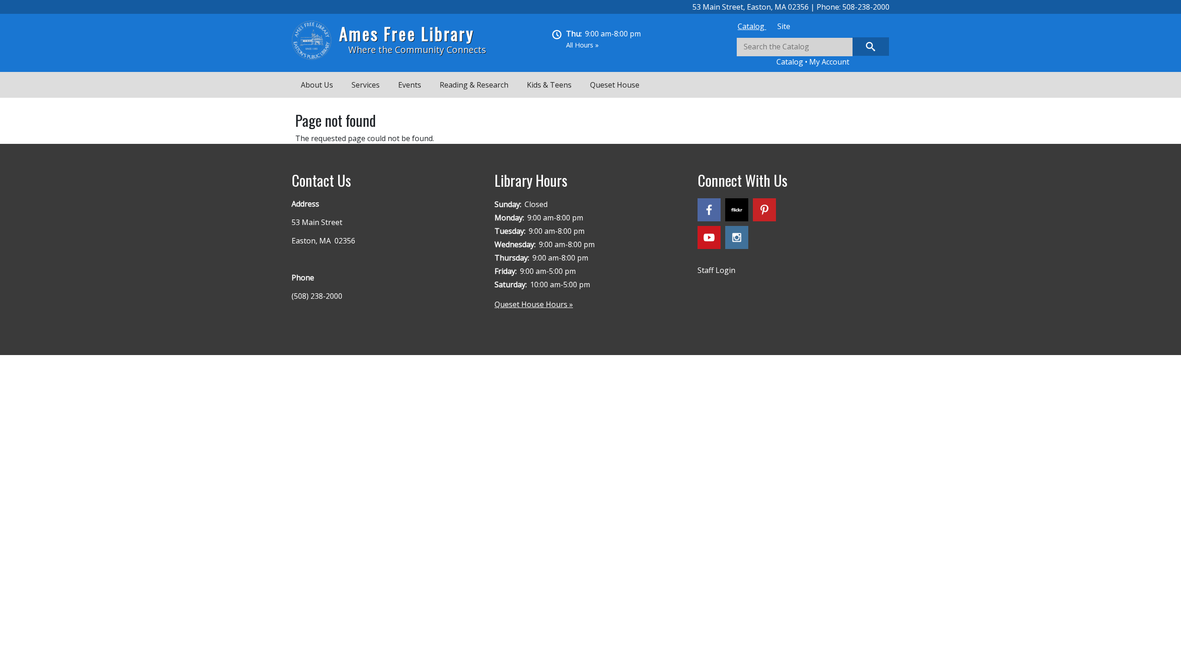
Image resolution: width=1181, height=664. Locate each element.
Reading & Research (474, 85)
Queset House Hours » (534, 304)
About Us (317, 85)
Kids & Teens (549, 85)
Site (783, 26)
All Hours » (582, 45)
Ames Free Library (406, 33)
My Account (829, 62)
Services (366, 85)
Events (409, 85)
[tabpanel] (813, 52)
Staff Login (716, 270)
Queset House (614, 85)
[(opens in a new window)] (711, 212)
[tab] (752, 26)
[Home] (315, 40)
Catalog (752, 26)
